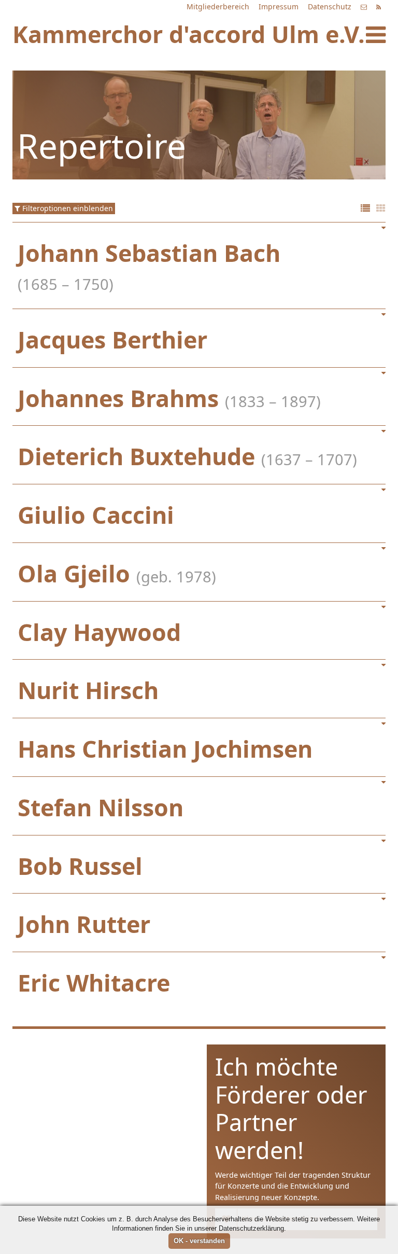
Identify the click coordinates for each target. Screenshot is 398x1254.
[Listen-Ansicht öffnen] (365, 209)
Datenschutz (329, 6)
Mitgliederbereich (218, 6)
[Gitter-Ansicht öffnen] (381, 209)
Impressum (278, 6)
